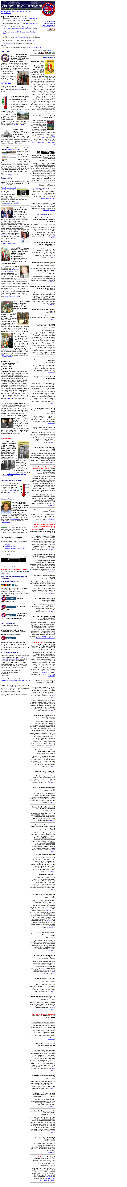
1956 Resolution (32, 18)
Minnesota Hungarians (41, 188)
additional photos (26, 27)
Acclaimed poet (5, 235)
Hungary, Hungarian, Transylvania (15, 548)
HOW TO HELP (6, 83)
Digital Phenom (14, 519)
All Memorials (8, 475)
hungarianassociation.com (8, 243)
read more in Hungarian (12, 296)
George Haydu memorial (34, 47)
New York (31, 40)
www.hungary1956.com (13, 149)
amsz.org (27, 11)
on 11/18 (49, 920)
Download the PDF (48, 27)
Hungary (7, 545)
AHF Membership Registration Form (12, 658)
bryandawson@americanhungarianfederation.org (15, 680)
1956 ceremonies (6, 355)
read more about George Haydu (16, 474)
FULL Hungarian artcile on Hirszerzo (45, 637)
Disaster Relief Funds (19, 20)
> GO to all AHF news (8, 566)
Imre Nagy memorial (21, 37)
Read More (51, 927)
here (27, 183)
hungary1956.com (6, 13)
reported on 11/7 (49, 910)
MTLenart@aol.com (49, 210)
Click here (12, 490)
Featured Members (6, 356)
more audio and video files (12, 203)
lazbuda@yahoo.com (38, 142)
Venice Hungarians (8, 44)
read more (18, 89)
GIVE (21, 124)
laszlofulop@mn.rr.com (48, 198)
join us (8, 492)
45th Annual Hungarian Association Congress (16, 28)
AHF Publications (48, 25)
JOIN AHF (51, 51)
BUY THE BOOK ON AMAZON (48, 675)
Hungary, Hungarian (11, 546)
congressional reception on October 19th (10, 270)
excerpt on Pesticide (41, 636)
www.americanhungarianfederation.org (12, 11)
